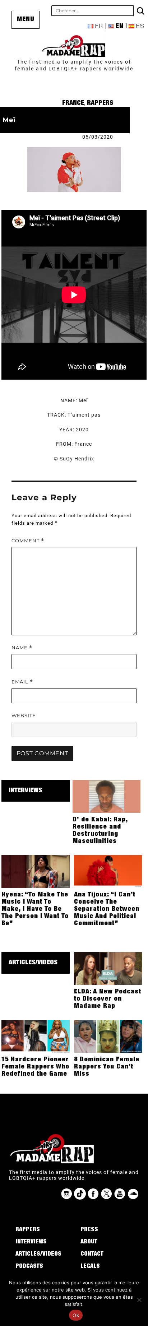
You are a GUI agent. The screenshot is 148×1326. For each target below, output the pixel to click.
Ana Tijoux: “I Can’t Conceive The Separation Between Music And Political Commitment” (106, 909)
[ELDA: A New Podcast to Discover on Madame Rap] (108, 968)
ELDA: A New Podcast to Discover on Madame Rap (107, 999)
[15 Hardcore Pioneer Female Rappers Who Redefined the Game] (35, 1036)
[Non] (139, 1299)
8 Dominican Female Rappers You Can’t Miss (106, 1067)
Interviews (25, 791)
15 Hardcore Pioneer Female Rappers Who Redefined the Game (35, 1067)
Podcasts (29, 1267)
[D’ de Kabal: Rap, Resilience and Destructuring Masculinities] (107, 796)
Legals (90, 1267)
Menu (25, 20)
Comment (27, 541)
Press (89, 1230)
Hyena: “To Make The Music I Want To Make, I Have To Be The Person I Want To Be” (35, 909)
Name (21, 648)
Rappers (100, 103)
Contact (91, 1254)
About (88, 1242)
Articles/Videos (33, 963)
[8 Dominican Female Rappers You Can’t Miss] (108, 1036)
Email (22, 682)
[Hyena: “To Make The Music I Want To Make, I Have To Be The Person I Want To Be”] (35, 871)
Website (23, 715)
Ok (76, 1315)
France (73, 103)
